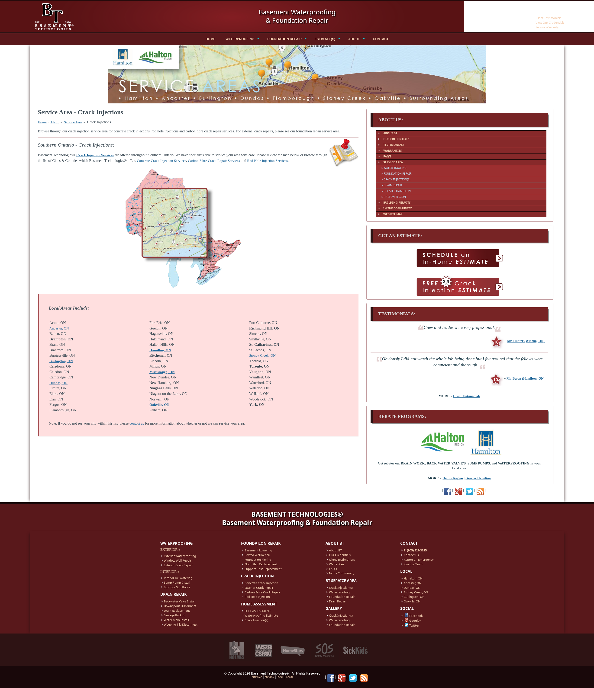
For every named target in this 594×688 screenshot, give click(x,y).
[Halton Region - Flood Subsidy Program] (443, 455)
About (54, 122)
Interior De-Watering (178, 578)
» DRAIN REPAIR (391, 185)
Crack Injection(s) (256, 620)
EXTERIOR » (170, 549)
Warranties (336, 564)
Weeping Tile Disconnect (180, 624)
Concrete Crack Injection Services (161, 161)
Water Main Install (176, 620)
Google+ (415, 620)
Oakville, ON (412, 601)
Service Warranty (547, 27)
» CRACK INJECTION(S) (395, 179)
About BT (335, 550)
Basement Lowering (258, 550)
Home (42, 122)
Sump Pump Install (177, 582)
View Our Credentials (550, 22)
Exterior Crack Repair (178, 565)
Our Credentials (340, 555)
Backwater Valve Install (179, 601)
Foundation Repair (342, 597)
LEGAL (280, 677)
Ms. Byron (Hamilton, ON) (526, 378)
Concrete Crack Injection (261, 583)
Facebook (416, 616)
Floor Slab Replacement (261, 564)
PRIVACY (269, 677)
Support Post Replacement (263, 569)
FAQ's (333, 569)
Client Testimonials (548, 18)
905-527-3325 (545, 9)
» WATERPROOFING (394, 168)
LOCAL (289, 677)
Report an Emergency (419, 559)
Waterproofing (339, 592)
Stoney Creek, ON (262, 355)
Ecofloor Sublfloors (177, 587)
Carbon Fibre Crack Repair (262, 592)
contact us (136, 423)
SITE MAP (257, 677)
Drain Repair (337, 601)
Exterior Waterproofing (180, 556)
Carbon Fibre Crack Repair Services (214, 161)
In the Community (341, 573)
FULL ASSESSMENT (258, 611)
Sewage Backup (174, 615)
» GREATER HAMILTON (396, 191)
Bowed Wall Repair (257, 555)
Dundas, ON (58, 383)
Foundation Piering (258, 559)
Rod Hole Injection (257, 597)
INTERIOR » (169, 571)
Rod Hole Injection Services (267, 161)
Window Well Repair (177, 560)
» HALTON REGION (393, 197)
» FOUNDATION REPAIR (396, 174)
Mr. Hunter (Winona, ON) (526, 341)
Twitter (414, 625)
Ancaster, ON (59, 328)
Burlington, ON (61, 361)
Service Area (73, 122)
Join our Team (413, 564)
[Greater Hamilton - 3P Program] (486, 455)
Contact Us (411, 555)
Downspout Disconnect (180, 606)
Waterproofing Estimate (261, 615)
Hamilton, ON (160, 350)
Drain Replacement (177, 610)
